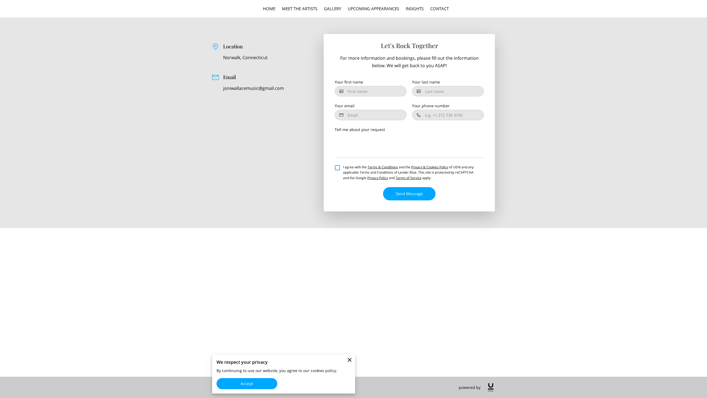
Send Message (409, 193)
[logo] (491, 387)
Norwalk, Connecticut (245, 58)
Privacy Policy (377, 178)
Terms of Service (408, 178)
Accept (247, 383)
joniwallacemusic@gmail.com (253, 88)
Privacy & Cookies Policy (429, 167)
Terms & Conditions (383, 167)
